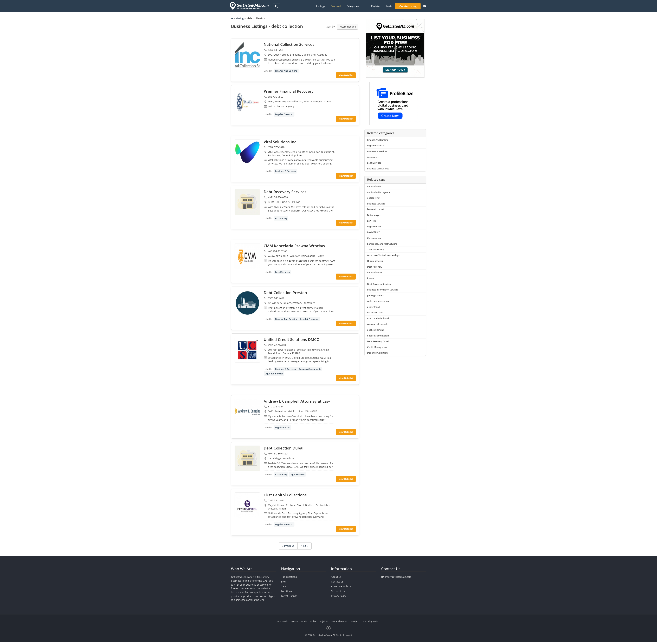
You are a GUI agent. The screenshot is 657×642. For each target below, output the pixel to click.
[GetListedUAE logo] (248, 6)
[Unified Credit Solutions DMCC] (247, 349)
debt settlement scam (378, 335)
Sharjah (354, 621)
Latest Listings (289, 596)
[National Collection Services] (247, 54)
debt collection (374, 186)
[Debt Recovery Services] (247, 202)
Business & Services (285, 171)
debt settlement (375, 329)
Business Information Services (382, 289)
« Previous (288, 545)
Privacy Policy (338, 596)
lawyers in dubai (375, 209)
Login (389, 6)
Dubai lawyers (374, 215)
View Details (345, 75)
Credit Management (377, 347)
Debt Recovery (374, 266)
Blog (283, 581)
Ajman (294, 621)
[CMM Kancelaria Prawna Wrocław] (247, 256)
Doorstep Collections (377, 352)
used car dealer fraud (378, 318)
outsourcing (373, 197)
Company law (374, 238)
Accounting (281, 218)
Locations (286, 591)
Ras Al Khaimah (339, 621)
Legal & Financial (284, 114)
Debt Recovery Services (379, 284)
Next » (304, 545)
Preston (371, 278)
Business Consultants (310, 368)
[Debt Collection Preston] (247, 303)
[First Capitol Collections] (247, 505)
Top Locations (289, 576)
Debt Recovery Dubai (378, 341)
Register (376, 6)
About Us (336, 576)
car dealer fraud (375, 312)
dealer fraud (373, 306)
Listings (320, 6)
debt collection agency (378, 192)
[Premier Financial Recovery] (247, 101)
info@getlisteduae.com (398, 576)
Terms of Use (338, 591)
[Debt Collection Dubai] (247, 458)
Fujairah (324, 621)
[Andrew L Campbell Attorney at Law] (247, 411)
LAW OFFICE (373, 232)
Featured (336, 6)
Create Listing (407, 6)
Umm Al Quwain (370, 621)
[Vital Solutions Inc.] (247, 152)
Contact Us (337, 581)
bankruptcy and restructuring (382, 243)
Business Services (376, 203)
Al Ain (304, 621)
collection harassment (378, 301)
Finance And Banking (286, 70)
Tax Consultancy (375, 249)
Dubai (313, 621)
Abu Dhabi (282, 621)
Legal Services (282, 272)
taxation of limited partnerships (383, 255)
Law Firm (371, 220)
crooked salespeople (377, 324)
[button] (425, 6)
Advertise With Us (341, 586)
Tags (283, 586)
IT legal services (375, 260)
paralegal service (375, 295)
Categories (352, 6)
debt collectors (374, 272)
